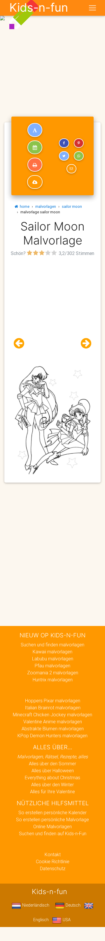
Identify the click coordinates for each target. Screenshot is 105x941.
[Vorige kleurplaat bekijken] (21, 343)
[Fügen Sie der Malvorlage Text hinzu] (34, 130)
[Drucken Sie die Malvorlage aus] (34, 165)
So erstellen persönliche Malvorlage (52, 819)
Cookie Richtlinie (52, 861)
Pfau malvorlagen (52, 666)
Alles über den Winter (52, 784)
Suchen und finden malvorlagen (52, 645)
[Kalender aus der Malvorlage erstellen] (34, 147)
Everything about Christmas (52, 777)
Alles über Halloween (53, 770)
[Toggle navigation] (92, 7)
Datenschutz (52, 868)
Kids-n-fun (38, 7)
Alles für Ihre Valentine (52, 791)
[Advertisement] (52, 54)
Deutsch (72, 905)
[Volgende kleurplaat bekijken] (83, 343)
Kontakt (53, 854)
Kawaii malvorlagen (52, 652)
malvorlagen (45, 206)
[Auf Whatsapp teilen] (79, 156)
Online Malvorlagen (52, 826)
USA (66, 919)
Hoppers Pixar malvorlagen (52, 700)
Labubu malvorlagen (52, 659)
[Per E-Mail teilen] (71, 168)
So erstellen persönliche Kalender (52, 812)
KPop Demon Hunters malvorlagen (53, 735)
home (23, 206)
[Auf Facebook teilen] (64, 143)
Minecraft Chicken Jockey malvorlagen (52, 714)
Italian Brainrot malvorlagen (52, 707)
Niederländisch (35, 905)
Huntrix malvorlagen (53, 680)
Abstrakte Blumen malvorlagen (53, 728)
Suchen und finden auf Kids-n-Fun (52, 833)
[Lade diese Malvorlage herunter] (35, 182)
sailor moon (72, 206)
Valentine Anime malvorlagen (52, 721)
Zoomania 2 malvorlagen (52, 673)
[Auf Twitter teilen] (64, 156)
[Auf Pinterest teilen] (79, 143)
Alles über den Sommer (52, 763)
